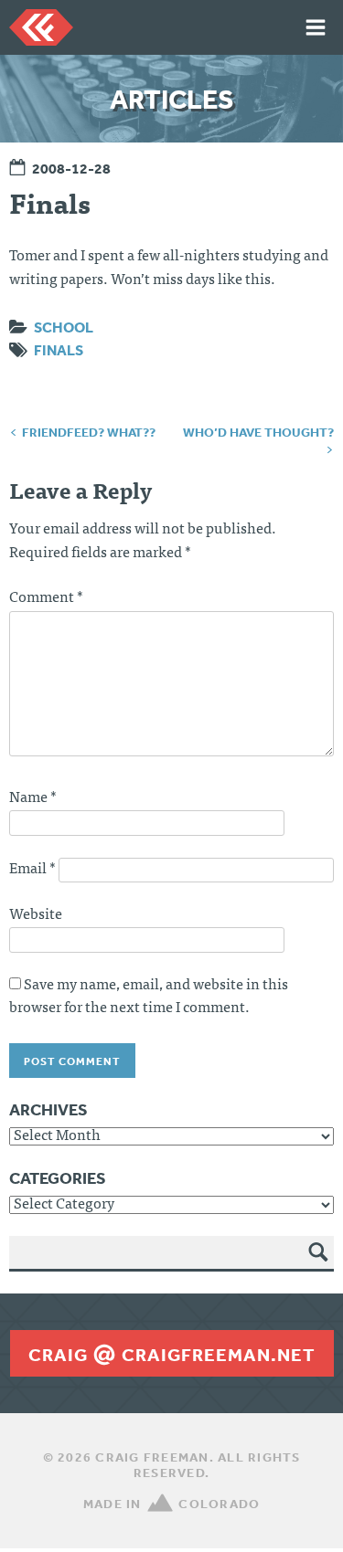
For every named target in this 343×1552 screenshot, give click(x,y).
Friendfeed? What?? (88, 432)
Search (319, 1265)
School (63, 327)
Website (35, 915)
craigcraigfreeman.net (172, 1355)
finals (58, 350)
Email (32, 869)
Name (33, 798)
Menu (315, 27)
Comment (46, 598)
